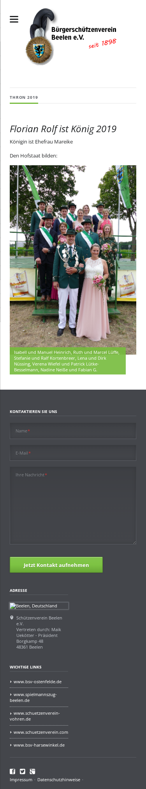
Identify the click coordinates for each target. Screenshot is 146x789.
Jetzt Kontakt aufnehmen (56, 565)
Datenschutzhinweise (58, 779)
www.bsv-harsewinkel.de (39, 745)
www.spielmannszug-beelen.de (33, 697)
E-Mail (23, 453)
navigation (14, 19)
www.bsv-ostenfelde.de (38, 681)
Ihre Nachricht (31, 475)
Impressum (21, 779)
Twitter (23, 771)
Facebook (13, 771)
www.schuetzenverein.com (41, 732)
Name (23, 431)
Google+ (32, 771)
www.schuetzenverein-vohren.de (35, 716)
